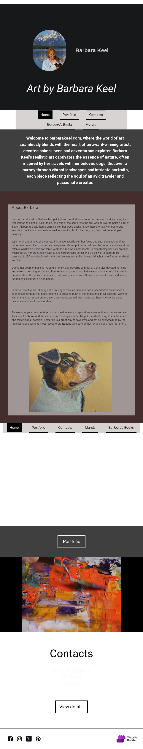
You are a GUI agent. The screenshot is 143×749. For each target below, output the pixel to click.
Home (45, 115)
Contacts (96, 115)
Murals (90, 124)
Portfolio (69, 115)
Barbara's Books (59, 124)
